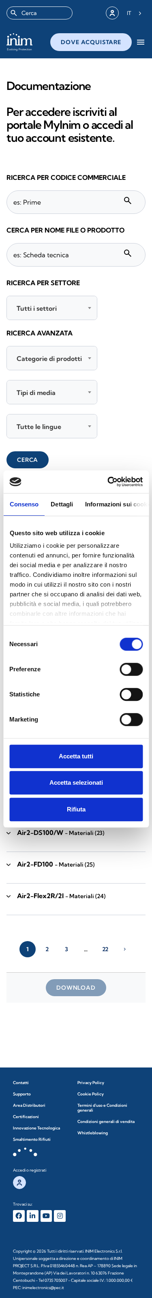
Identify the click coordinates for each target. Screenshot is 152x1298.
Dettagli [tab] (62, 504)
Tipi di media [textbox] (36, 393)
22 (105, 949)
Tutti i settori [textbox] (37, 308)
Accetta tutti (76, 756)
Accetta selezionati (76, 782)
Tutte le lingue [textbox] (39, 427)
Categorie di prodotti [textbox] (49, 358)
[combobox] (39, 12)
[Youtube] (46, 1216)
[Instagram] (60, 1216)
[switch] (131, 669)
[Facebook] (19, 1216)
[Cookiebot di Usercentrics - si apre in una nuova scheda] (108, 481)
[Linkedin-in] (33, 1216)
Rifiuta (76, 809)
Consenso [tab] (24, 504)
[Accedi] (112, 12)
